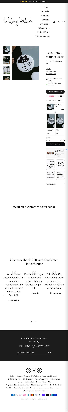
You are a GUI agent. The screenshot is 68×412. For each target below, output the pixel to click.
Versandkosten (51, 73)
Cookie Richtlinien (56, 385)
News (45, 382)
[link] (50, 107)
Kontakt (19, 376)
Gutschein (17, 388)
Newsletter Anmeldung (30, 388)
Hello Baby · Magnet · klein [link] (58, 105)
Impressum (20, 382)
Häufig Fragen (36, 376)
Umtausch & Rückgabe (50, 376)
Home (47, 7)
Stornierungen (40, 391)
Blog (49, 382)
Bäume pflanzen (56, 388)
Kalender (46, 19)
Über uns (27, 376)
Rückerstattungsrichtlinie (39, 385)
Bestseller (45, 11)
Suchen (12, 376)
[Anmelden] (49, 352)
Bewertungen (44, 388)
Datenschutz (30, 382)
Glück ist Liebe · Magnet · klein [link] (58, 130)
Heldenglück (42, 32)
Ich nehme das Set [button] (55, 144)
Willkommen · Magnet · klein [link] (50, 130)
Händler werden (42, 36)
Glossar (38, 382)
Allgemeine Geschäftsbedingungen (18, 385)
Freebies (9, 388)
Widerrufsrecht (55, 379)
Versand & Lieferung (41, 379)
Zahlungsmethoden (14, 379)
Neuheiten (45, 15)
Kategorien (43, 28)
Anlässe (44, 24)
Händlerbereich (28, 379)
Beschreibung (51, 184)
